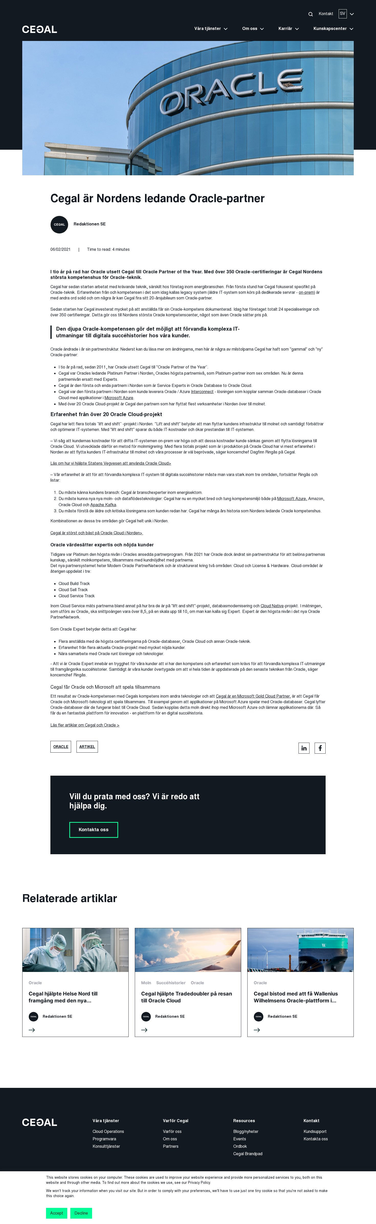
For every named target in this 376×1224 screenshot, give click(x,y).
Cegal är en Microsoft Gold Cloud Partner (253, 696)
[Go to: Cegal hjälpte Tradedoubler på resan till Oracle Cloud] (188, 982)
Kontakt (326, 13)
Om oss (170, 1139)
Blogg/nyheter (245, 1131)
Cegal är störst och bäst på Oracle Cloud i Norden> (96, 533)
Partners (171, 1146)
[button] (310, 14)
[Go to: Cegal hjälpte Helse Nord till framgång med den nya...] (75, 982)
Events (239, 1139)
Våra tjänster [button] (207, 28)
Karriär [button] (285, 28)
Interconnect (202, 391)
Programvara (104, 1139)
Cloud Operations (108, 1131)
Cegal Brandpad (247, 1153)
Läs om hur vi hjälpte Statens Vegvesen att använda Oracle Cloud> (110, 463)
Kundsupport (315, 1131)
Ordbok (240, 1146)
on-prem (306, 292)
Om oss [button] (249, 28)
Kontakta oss (93, 830)
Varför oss (172, 1131)
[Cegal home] (39, 29)
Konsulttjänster (106, 1146)
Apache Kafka (103, 504)
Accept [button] (56, 1213)
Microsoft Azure (119, 397)
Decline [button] (81, 1213)
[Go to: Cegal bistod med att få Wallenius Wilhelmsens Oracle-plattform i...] (300, 982)
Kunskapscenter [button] (330, 28)
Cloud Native (272, 606)
